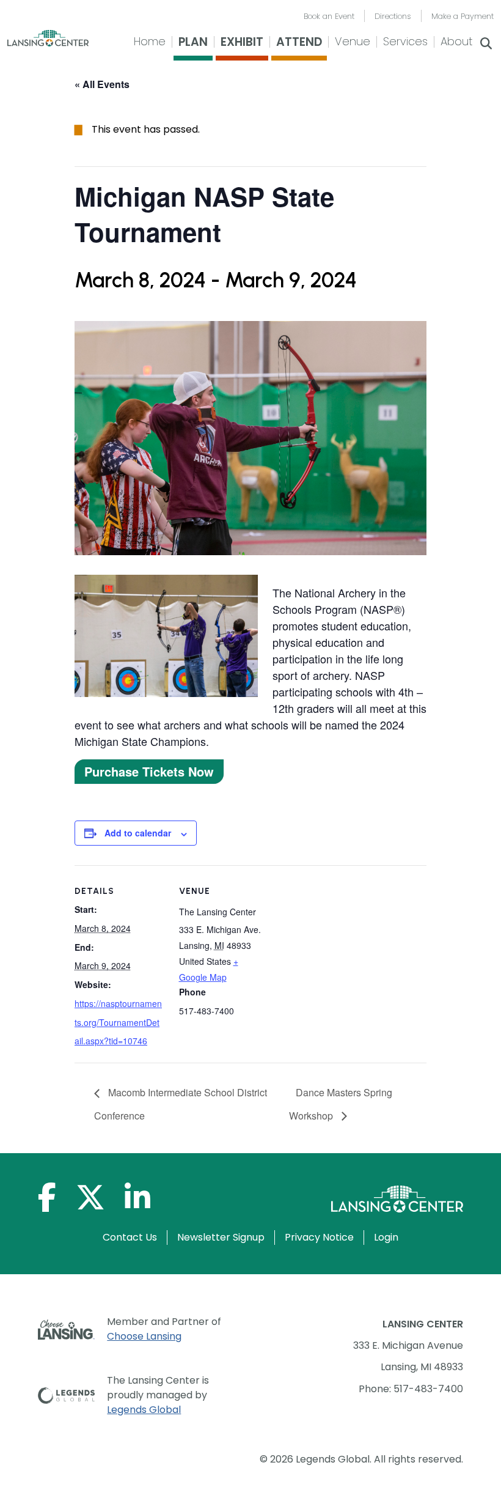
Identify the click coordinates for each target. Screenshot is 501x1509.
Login (386, 1237)
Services (405, 41)
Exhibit (242, 42)
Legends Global (144, 1410)
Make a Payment (462, 16)
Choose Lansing (144, 1336)
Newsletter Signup (221, 1237)
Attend (299, 42)
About (456, 41)
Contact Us (130, 1237)
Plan (193, 42)
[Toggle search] (486, 44)
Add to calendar (137, 833)
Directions (393, 16)
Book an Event (329, 16)
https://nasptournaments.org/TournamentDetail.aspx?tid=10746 (118, 1022)
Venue (352, 41)
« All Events (102, 84)
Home (150, 41)
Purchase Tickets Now (149, 771)
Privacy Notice (319, 1237)
